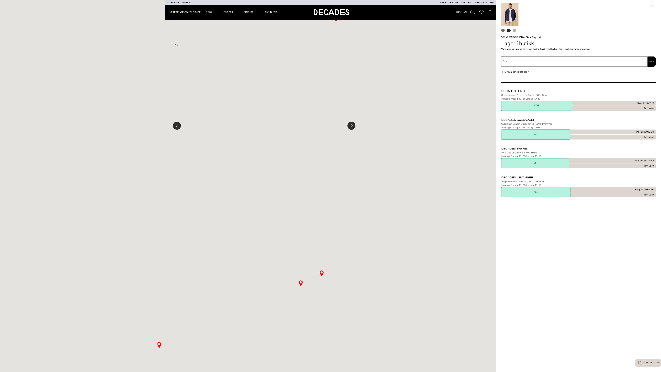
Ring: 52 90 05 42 (644, 160)
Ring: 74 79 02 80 (644, 189)
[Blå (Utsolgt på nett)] (509, 30)
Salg (209, 12)
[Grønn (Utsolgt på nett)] (503, 30)
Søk (651, 61)
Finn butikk (187, 2)
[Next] (351, 126)
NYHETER (228, 12)
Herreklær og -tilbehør (185, 12)
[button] (472, 12)
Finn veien (649, 108)
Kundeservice (173, 2)
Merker (249, 12)
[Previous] (177, 126)
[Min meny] (481, 12)
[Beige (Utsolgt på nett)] (514, 30)
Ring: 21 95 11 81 (645, 103)
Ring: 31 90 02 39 (644, 132)
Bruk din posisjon (516, 71)
